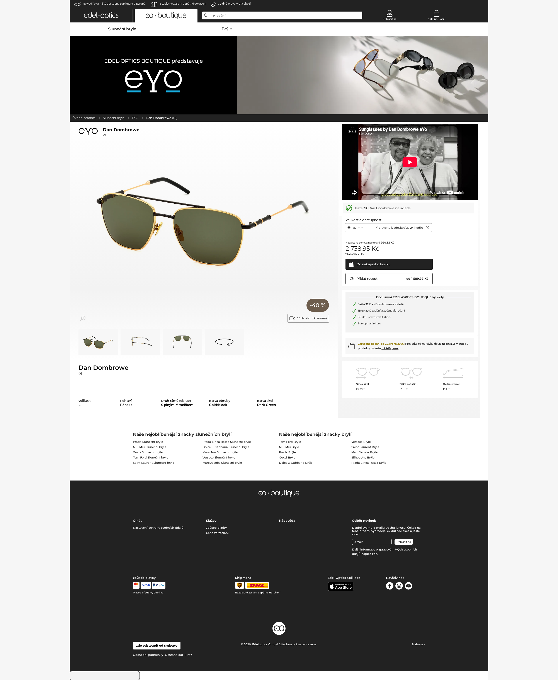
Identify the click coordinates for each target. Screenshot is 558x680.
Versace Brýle (361, 441)
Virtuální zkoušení (312, 318)
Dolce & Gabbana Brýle (296, 462)
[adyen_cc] (136, 585)
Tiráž (188, 654)
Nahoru (418, 644)
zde (374, 554)
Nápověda (287, 521)
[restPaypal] (159, 585)
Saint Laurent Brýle (365, 447)
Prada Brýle (287, 452)
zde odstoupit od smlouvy (156, 646)
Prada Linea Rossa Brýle (368, 462)
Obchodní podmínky (148, 654)
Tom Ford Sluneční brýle (150, 457)
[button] (101, 15)
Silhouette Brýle (362, 457)
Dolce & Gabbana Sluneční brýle (225, 447)
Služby (211, 521)
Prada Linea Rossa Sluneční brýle (226, 441)
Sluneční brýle (113, 118)
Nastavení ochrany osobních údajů (158, 527)
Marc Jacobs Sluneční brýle (222, 462)
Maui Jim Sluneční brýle (220, 452)
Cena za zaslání (217, 533)
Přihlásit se (389, 18)
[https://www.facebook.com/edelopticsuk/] (389, 586)
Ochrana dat (174, 654)
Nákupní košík (436, 18)
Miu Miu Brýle (289, 447)
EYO (135, 118)
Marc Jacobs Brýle (364, 452)
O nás (137, 521)
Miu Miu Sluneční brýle (149, 447)
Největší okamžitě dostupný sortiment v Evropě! (114, 3)
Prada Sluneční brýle (148, 441)
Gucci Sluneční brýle (148, 452)
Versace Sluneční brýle (218, 457)
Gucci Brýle (287, 457)
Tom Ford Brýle (290, 441)
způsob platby (216, 527)
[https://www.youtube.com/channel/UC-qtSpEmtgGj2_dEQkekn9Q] (408, 586)
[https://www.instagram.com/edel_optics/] (399, 586)
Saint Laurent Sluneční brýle (153, 462)
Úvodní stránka (83, 118)
